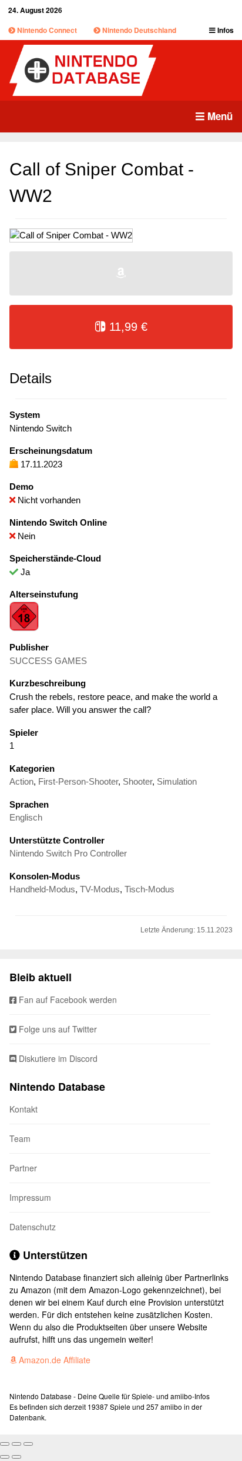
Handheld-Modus (42, 889)
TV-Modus (100, 889)
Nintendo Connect (46, 30)
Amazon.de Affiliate (53, 1360)
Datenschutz (32, 1227)
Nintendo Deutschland (138, 30)
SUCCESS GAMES (48, 661)
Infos (225, 30)
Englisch (25, 817)
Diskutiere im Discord (57, 1058)
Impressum (30, 1197)
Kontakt (23, 1109)
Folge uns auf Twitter (56, 1029)
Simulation (177, 781)
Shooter (137, 781)
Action (21, 781)
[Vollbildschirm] (16, 1444)
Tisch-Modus (149, 889)
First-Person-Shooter (78, 781)
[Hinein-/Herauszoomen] (28, 1444)
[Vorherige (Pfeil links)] (4, 1457)
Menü (218, 116)
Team (20, 1138)
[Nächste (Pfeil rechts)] (16, 1457)
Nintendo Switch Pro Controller (68, 853)
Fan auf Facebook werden (66, 999)
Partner (23, 1168)
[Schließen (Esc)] (4, 1444)
